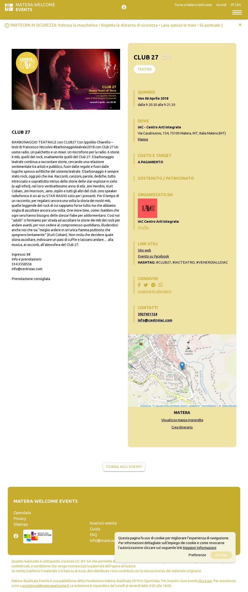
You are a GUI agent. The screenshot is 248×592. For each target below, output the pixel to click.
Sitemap (21, 524)
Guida (95, 529)
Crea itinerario (182, 427)
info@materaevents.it (109, 540)
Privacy (20, 518)
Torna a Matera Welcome (193, 5)
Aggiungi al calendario (154, 291)
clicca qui (205, 581)
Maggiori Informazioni (199, 548)
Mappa (143, 139)
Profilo (143, 227)
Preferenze (197, 555)
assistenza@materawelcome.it (45, 586)
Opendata (22, 513)
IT (232, 5)
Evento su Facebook (153, 256)
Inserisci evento (103, 523)
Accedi (221, 5)
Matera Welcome (35, 7)
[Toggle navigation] (237, 12)
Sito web (144, 250)
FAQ (93, 535)
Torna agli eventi (124, 467)
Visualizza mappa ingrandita (182, 420)
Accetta (221, 555)
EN (239, 5)
